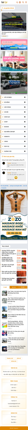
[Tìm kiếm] (23, 2)
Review (4, 36)
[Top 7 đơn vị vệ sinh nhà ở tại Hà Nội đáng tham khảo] (4, 293)
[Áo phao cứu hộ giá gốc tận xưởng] (21, 267)
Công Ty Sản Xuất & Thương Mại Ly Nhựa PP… (13, 160)
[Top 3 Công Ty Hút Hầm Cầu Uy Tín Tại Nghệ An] (4, 316)
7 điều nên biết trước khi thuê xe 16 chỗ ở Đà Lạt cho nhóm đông (16, 339)
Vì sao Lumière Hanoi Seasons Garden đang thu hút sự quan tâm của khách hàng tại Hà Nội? (16, 308)
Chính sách (13, 384)
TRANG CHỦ (10, 358)
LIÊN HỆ (19, 358)
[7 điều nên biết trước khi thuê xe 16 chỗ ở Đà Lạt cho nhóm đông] (4, 340)
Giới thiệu (13, 390)
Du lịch (10, 343)
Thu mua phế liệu (4, 185)
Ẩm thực (13, 416)
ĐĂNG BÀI (13, 361)
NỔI (23, 287)
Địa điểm (13, 422)
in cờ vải (25, 185)
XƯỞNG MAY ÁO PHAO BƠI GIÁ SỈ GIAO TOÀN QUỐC (7, 259)
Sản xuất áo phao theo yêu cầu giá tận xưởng (9, 272)
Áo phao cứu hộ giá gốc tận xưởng (8, 265)
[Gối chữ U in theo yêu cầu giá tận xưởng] (4, 333)
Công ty (14, 74)
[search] (24, 42)
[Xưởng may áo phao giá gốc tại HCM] (21, 280)
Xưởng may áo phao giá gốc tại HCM (8, 279)
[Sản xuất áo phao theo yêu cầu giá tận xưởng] (21, 274)
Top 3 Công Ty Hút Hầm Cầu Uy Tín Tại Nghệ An (14, 82)
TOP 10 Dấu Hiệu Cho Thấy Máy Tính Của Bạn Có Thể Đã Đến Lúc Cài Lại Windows (17, 348)
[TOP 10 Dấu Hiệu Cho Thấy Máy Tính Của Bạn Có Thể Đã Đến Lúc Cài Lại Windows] (4, 349)
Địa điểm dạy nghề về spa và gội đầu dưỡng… (13, 169)
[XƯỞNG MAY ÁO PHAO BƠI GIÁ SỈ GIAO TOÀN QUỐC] (21, 260)
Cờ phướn (3, 187)
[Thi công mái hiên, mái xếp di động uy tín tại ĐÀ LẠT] (14, 30)
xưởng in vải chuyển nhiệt (16, 185)
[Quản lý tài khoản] (19, 2)
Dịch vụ (10, 295)
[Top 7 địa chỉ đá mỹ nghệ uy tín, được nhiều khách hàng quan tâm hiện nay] (4, 300)
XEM (14, 287)
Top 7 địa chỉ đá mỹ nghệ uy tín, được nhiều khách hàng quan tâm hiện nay (16, 299)
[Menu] (26, 2)
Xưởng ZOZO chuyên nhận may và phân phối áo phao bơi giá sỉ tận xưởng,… (9, 253)
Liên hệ (13, 387)
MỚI (5, 287)
